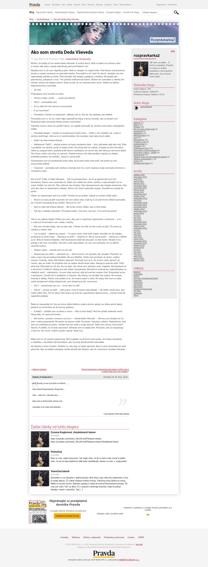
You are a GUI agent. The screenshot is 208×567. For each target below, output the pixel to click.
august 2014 (139, 213)
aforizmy (137, 123)
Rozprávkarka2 (43, 19)
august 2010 (139, 247)
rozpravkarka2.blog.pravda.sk (145, 59)
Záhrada (99, 5)
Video (115, 5)
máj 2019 (137, 201)
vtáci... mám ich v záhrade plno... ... (46, 395)
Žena (84, 5)
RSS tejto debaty (122, 414)
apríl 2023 (138, 179)
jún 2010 (137, 252)
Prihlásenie (172, 5)
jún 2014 (137, 218)
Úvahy (136, 161)
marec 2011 (138, 239)
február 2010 (139, 260)
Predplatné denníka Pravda (67, 516)
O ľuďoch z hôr (140, 142)
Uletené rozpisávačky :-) (144, 159)
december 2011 (140, 222)
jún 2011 (137, 232)
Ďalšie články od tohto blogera (54, 426)
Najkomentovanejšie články (90, 12)
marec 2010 (139, 258)
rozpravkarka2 (72, 59)
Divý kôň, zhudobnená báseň (146, 278)
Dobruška (138, 280)
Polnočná (56, 451)
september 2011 (140, 228)
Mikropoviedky (140, 135)
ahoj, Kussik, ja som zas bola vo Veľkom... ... (50, 383)
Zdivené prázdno (39, 369)
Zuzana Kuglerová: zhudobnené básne (73, 432)
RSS (173, 51)
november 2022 (140, 188)
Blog (31, 12)
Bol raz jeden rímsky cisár (144, 129)
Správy (47, 5)
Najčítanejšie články (65, 12)
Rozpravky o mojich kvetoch (145, 150)
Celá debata (109, 414)
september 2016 (140, 203)
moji (135, 138)
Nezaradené (139, 140)
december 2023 (140, 177)
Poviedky (137, 146)
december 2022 (140, 186)
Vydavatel (138, 293)
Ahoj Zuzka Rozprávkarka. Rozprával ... (48, 389)
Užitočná (108, 5)
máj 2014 (137, 220)
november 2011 (140, 224)
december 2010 (140, 241)
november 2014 (140, 207)
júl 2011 (137, 230)
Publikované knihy (141, 148)
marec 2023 (139, 181)
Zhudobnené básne (142, 163)
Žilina (136, 295)
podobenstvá (139, 144)
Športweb (56, 5)
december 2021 (140, 194)
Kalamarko (138, 283)
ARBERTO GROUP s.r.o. (129, 560)
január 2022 (139, 192)
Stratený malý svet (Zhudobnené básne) (150, 157)
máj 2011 (137, 235)
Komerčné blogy (131, 12)
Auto (63, 5)
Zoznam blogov (113, 12)
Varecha (90, 5)
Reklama (76, 537)
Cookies (131, 537)
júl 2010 (137, 250)
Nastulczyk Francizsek (143, 289)
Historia (137, 127)
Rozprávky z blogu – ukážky (145, 153)
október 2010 (139, 245)
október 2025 (139, 175)
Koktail (69, 5)
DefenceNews (125, 5)
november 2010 (140, 243)
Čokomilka (138, 274)
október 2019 (139, 196)
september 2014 (140, 211)
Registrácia (161, 5)
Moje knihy (138, 287)
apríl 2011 (138, 237)
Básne (136, 125)
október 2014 (139, 209)
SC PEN (137, 291)
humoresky (138, 131)
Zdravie (77, 5)
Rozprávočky (85, 59)
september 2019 (140, 198)
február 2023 (139, 183)
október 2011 (139, 226)
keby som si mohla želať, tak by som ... (48, 401)
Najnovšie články (44, 12)
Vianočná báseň (60, 471)
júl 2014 (137, 215)
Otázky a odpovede (91, 537)
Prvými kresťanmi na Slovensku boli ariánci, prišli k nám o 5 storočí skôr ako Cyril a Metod (105, 370)
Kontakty (65, 537)
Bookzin (137, 272)
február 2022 (139, 190)
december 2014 (140, 205)
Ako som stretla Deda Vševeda (66, 19)
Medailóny (138, 133)
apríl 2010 (138, 256)
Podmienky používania (114, 537)
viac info (139, 544)
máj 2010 (137, 254)
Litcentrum (138, 285)
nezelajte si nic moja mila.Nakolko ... (47, 407)
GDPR (141, 537)
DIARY (136, 276)
